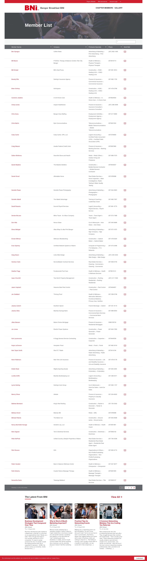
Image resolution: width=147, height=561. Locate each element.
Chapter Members (104, 8)
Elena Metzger (15, 229)
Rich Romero (15, 450)
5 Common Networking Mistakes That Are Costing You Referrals (110, 523)
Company (56, 47)
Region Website (91, 1)
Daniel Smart (15, 176)
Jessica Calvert (16, 306)
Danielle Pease (16, 190)
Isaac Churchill (16, 278)
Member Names (16, 47)
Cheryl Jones (15, 105)
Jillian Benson (15, 322)
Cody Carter (15, 135)
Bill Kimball (14, 70)
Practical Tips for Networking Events (82, 522)
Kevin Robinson (16, 360)
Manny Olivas (15, 394)
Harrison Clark (15, 262)
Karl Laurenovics (16, 338)
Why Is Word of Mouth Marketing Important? (58, 522)
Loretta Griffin (15, 376)
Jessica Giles (15, 311)
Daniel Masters (16, 165)
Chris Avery (15, 114)
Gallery (119, 8)
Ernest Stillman (16, 239)
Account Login (114, 1)
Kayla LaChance (16, 345)
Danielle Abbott (16, 199)
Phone (110, 47)
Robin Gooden (15, 464)
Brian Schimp (15, 88)
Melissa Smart (15, 413)
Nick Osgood (15, 432)
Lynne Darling (15, 385)
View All (115, 496)
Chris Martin (15, 123)
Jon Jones (14, 329)
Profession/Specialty (95, 47)
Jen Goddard (15, 294)
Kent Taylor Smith (16, 350)
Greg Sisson (15, 255)
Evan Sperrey (15, 246)
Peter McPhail (15, 439)
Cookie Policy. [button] (55, 558)
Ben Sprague (15, 51)
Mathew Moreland (16, 403)
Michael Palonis (16, 418)
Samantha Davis (16, 480)
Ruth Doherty (15, 471)
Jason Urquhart (16, 287)
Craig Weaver (15, 146)
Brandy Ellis (15, 79)
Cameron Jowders (17, 98)
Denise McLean (16, 215)
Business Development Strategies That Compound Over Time (35, 523)
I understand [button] (139, 558)
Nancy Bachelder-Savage (19, 425)
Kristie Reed (15, 369)
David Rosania (15, 206)
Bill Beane (14, 61)
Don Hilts (14, 222)
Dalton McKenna (16, 155)
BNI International (102, 1)
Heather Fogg (15, 271)
